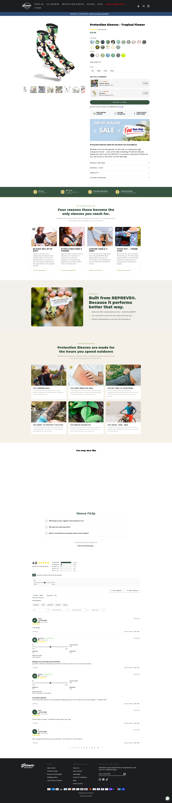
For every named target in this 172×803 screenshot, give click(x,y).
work (65, 605)
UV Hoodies (53, 4)
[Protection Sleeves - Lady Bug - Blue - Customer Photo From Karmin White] (82, 569)
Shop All (39, 4)
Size (92, 67)
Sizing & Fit (94, 172)
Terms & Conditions (80, 777)
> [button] (101, 748)
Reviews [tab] (35, 595)
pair (43, 605)
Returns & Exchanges (54, 774)
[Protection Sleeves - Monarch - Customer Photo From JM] (102, 564)
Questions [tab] (50, 595)
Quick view (37, 485)
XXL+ (112, 71)
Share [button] (36, 631)
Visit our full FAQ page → (86, 546)
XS (93, 71)
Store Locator (78, 784)
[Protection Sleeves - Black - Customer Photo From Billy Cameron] (88, 564)
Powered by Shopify (86, 796)
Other (37, 8)
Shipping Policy (52, 777)
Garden (50, 605)
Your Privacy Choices (54, 780)
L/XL (105, 71)
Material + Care (96, 168)
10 (98, 748)
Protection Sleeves (73, 4)
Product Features (97, 163)
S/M (98, 71)
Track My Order (52, 771)
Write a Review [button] (133, 590)
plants (58, 605)
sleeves (36, 605)
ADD (146, 83)
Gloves (91, 4)
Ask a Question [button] (117, 590)
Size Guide (94, 62)
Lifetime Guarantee (98, 177)
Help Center (51, 768)
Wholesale (76, 774)
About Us (76, 768)
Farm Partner (77, 771)
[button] (135, 631)
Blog (74, 780)
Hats (100, 4)
